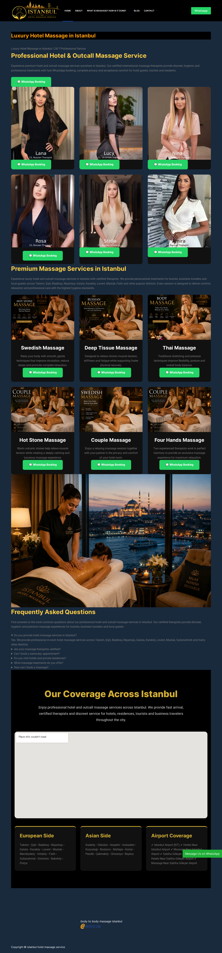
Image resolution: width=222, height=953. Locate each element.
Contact (149, 10)
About (79, 10)
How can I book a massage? (31, 667)
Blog (137, 10)
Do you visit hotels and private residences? (40, 658)
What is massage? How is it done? (106, 10)
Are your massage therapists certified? (37, 649)
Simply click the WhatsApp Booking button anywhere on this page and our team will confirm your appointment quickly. (83, 668)
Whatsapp (201, 10)
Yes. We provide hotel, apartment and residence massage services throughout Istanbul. (64, 659)
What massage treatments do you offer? (38, 663)
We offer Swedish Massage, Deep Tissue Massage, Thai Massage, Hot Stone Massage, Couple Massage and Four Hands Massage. (91, 663)
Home (68, 10)
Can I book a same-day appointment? (37, 653)
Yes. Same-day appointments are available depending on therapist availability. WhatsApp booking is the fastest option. (83, 654)
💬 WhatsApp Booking (31, 81)
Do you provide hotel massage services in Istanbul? (45, 635)
